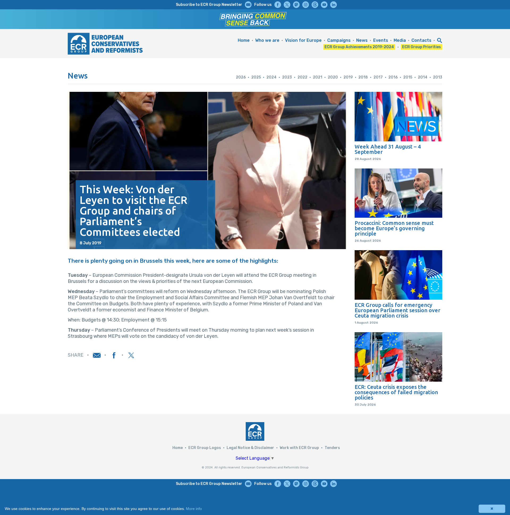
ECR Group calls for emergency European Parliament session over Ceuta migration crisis (397, 310)
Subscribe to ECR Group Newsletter (209, 4)
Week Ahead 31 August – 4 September (388, 149)
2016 (393, 77)
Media (400, 40)
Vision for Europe (303, 40)
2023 (287, 77)
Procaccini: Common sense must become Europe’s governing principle (394, 228)
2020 (333, 77)
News (362, 40)
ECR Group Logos (204, 448)
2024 (271, 77)
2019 (348, 77)
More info (194, 508)
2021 (317, 77)
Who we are (267, 40)
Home (244, 40)
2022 (302, 77)
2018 (363, 77)
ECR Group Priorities (421, 47)
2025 (256, 77)
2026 (241, 77)
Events (380, 40)
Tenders (332, 448)
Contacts (421, 40)
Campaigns (339, 40)
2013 (437, 77)
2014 (422, 77)
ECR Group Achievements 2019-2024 (359, 47)
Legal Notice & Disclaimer (250, 448)
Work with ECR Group (299, 448)
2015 (407, 77)
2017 (378, 77)
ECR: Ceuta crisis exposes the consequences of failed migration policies (396, 392)
